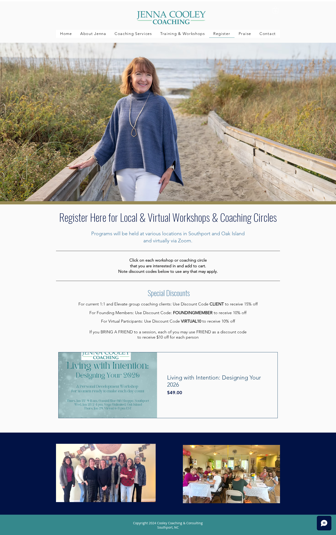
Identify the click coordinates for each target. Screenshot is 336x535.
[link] (275, 10)
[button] (133, 34)
